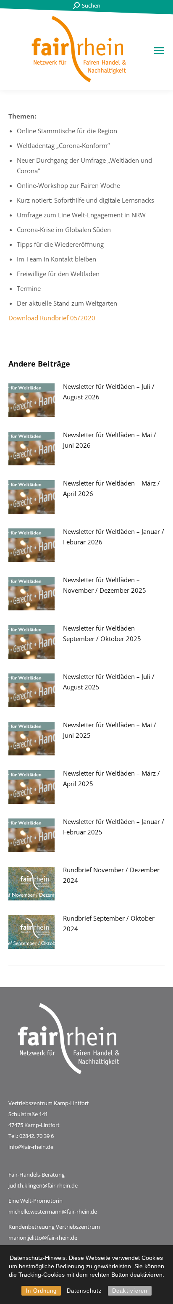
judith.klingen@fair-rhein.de (43, 1185)
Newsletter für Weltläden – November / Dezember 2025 (104, 584)
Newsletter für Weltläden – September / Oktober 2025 (102, 633)
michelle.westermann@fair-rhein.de (52, 1211)
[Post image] (31, 400)
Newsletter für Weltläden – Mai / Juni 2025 (109, 730)
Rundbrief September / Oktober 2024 (109, 923)
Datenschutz (84, 1291)
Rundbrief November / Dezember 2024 (111, 875)
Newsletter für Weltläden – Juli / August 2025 (109, 681)
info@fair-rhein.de (30, 1147)
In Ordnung (41, 1291)
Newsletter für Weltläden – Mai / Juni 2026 (109, 439)
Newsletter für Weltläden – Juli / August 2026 (109, 391)
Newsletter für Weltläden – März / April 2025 (111, 778)
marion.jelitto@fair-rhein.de (42, 1237)
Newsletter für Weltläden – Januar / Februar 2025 (113, 826)
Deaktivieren (129, 1291)
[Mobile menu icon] (159, 50)
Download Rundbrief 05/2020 (51, 318)
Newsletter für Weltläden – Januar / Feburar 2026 (113, 536)
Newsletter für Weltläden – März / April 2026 (111, 488)
